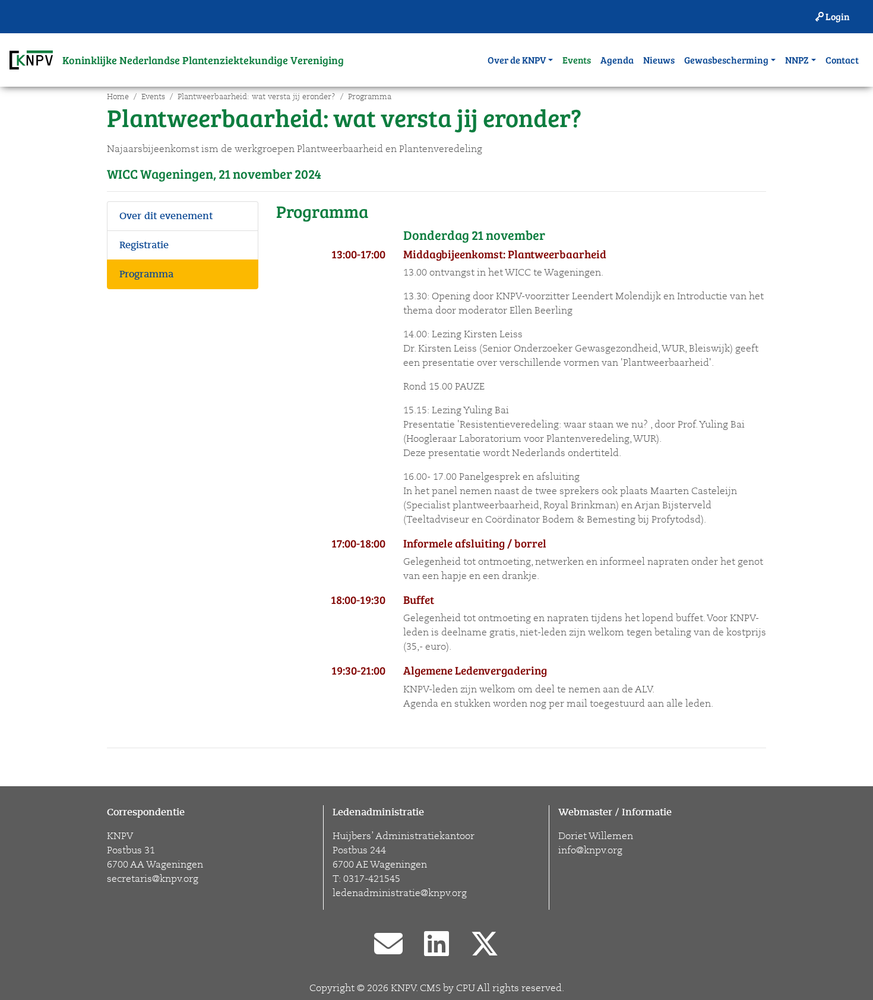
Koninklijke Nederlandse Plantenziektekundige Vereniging (203, 60)
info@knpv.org (590, 850)
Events (576, 59)
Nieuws (659, 59)
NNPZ (797, 59)
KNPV (403, 988)
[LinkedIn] (436, 945)
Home (118, 97)
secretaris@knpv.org (152, 879)
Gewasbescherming (726, 59)
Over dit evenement (166, 216)
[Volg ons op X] (484, 945)
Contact (842, 59)
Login (837, 16)
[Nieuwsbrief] (388, 945)
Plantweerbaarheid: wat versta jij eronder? (257, 97)
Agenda (617, 59)
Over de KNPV (517, 59)
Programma (369, 97)
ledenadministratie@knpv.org (400, 893)
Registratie (144, 245)
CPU (465, 988)
